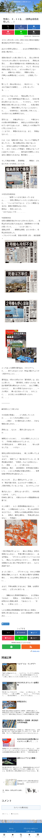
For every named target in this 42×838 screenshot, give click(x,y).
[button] (34, 32)
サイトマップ (11, 831)
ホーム (11, 828)
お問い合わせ (30, 831)
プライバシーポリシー (31, 828)
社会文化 (6, 624)
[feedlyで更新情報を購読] (11, 646)
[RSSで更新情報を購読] (30, 646)
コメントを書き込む (21, 807)
